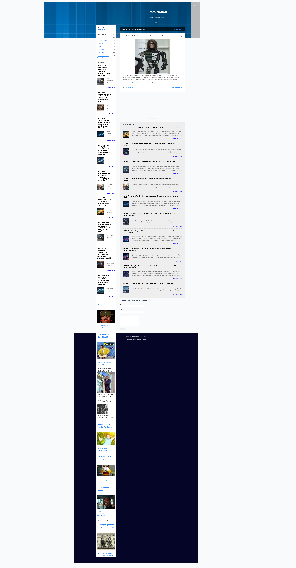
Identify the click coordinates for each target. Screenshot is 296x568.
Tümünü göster (178, 29)
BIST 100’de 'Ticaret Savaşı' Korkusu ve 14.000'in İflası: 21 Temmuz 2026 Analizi (148, 283)
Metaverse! (101, 305)
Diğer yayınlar (152, 119)
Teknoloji (147, 23)
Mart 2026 (102, 55)
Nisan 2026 (102, 52)
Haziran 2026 (102, 46)
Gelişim (155, 23)
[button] (181, 36)
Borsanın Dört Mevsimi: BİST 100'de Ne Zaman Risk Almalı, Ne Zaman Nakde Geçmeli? (150, 128)
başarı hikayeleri (181, 23)
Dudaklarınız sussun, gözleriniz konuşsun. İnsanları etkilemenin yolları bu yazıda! (105, 513)
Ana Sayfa (132, 23)
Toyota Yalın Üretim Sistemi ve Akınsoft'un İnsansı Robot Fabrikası (146, 36)
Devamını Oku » (177, 87)
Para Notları (158, 12)
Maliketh (134, 339)
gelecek (170, 23)
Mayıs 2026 (102, 49)
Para (139, 23)
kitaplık (162, 23)
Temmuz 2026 (103, 43)
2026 (98, 37)
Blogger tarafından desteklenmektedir (137, 336)
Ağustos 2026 (103, 40)
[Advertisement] (191, 50)
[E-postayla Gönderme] (136, 88)
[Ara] (195, 5)
